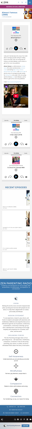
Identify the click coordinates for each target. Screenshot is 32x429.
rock (13, 77)
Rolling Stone (9, 75)
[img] (16, 40)
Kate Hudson (13, 71)
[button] (29, 2)
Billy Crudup (16, 69)
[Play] (16, 48)
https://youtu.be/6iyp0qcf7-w (14, 82)
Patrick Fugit (22, 71)
